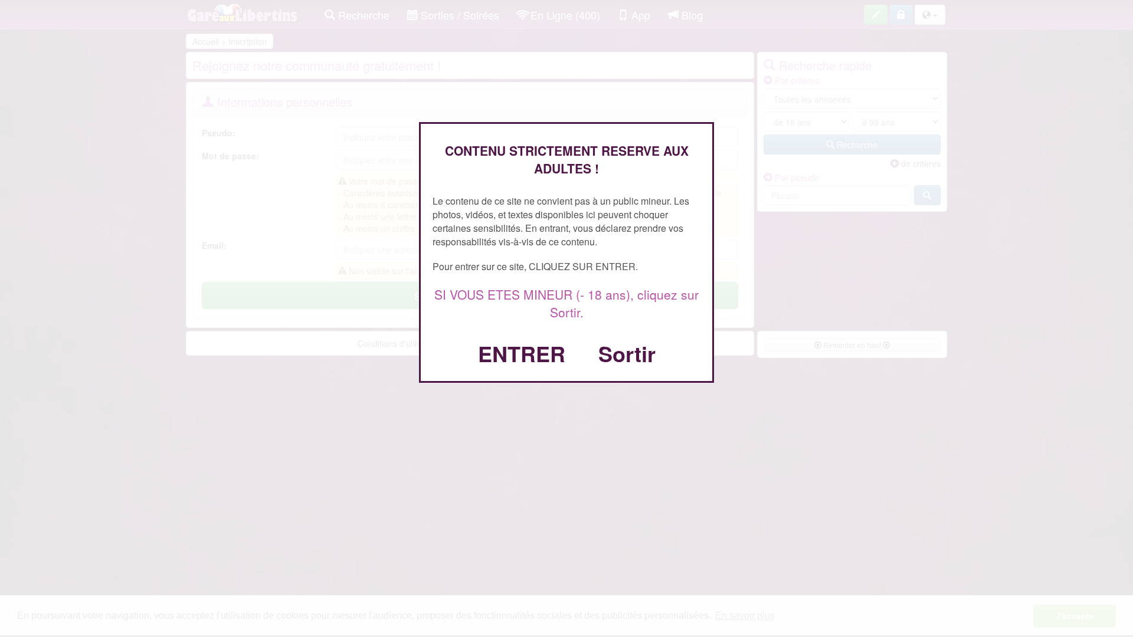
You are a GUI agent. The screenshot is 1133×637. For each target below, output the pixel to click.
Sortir (627, 353)
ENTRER (521, 353)
